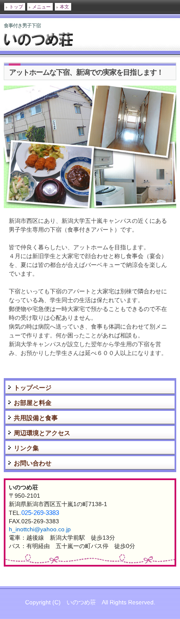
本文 (64, 6)
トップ (16, 6)
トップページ (32, 387)
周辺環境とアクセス (42, 432)
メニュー (41, 6)
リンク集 (26, 448)
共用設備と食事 (36, 417)
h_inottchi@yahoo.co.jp (40, 529)
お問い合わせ (32, 463)
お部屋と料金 (32, 402)
